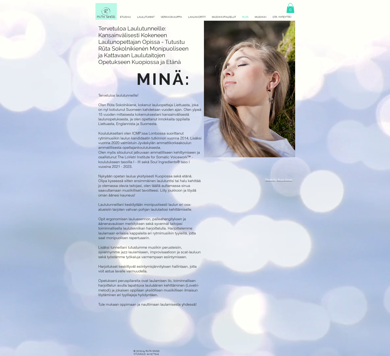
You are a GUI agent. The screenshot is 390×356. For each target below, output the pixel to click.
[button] (290, 8)
